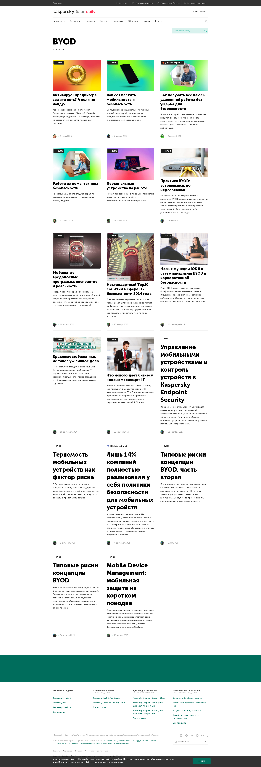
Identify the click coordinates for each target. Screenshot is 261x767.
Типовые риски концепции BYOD (75, 573)
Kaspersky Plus (59, 703)
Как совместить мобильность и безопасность (121, 99)
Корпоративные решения (186, 690)
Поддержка (117, 21)
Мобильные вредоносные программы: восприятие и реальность (75, 279)
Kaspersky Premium (62, 707)
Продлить (90, 21)
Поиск (205, 30)
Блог (157, 21)
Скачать (103, 21)
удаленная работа (174, 62)
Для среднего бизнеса (170, 3)
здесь (120, 762)
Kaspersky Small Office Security (107, 698)
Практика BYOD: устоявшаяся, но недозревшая (175, 185)
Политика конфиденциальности (117, 741)
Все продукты (99, 707)
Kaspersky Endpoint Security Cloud (109, 703)
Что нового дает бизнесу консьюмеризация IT (130, 377)
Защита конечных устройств (187, 710)
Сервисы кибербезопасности (187, 698)
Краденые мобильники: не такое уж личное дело (76, 358)
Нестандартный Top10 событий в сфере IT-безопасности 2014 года (129, 289)
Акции (147, 21)
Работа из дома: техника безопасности (75, 185)
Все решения (59, 712)
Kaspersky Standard (62, 698)
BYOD (60, 62)
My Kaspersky (199, 11)
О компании (67, 751)
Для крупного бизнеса (196, 3)
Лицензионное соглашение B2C (66, 744)
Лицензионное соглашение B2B (93, 744)
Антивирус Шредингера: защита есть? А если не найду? (75, 99)
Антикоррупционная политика (144, 741)
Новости (99, 751)
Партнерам (78, 751)
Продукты (58, 21)
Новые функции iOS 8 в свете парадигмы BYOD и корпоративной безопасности (183, 276)
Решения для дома (63, 690)
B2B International (118, 446)
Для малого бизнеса (144, 3)
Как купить (75, 21)
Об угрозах (134, 21)
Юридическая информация (118, 744)
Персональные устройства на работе (127, 185)
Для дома (123, 3)
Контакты (56, 751)
